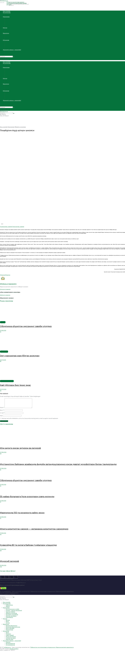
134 (1, 566)
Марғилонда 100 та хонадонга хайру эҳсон (22, 512)
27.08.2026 (3, 452)
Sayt (1, 415)
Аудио (8, 32)
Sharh (2, 407)
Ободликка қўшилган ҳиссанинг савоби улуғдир (26, 326)
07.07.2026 (3, 389)
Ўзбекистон (9, 14)
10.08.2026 (3, 565)
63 (0, 390)
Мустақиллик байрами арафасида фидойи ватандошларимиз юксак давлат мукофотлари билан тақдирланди (58, 464)
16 (0, 469)
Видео (8, 29)
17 (0, 502)
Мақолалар (6, 16)
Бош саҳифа (6, 11)
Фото (7, 30)
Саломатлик (9, 26)
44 (0, 534)
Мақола (8, 51)
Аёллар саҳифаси (11, 25)
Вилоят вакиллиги (11, 34)
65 (0, 361)
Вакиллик (6, 33)
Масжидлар (9, 38)
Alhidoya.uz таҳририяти (8, 284)
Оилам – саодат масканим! (14, 19)
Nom (2, 410)
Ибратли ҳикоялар (11, 22)
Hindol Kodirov (14, 592)
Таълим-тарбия (10, 21)
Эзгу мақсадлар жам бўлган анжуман (19, 355)
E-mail (2, 413)
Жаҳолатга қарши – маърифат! (12, 49)
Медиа (5, 27)
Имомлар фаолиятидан (13, 36)
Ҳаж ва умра (9, 48)
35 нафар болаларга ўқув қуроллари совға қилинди (27, 496)
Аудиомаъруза (10, 54)
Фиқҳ (7, 41)
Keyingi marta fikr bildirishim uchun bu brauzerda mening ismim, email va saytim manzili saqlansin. (30, 418)
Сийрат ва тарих (11, 47)
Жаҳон (8, 15)
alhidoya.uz (7, 591)
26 (0, 453)
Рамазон (8, 43)
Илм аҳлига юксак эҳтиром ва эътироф (20, 448)
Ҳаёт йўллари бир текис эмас (15, 385)
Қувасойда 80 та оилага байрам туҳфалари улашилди (28, 545)
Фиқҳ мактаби (10, 37)
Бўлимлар (6, 40)
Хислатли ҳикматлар (12, 23)
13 (0, 518)
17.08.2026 (3, 533)
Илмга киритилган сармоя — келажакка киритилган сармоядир (34, 529)
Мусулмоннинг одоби (12, 18)
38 (1, 550)
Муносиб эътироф (9, 561)
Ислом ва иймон (11, 45)
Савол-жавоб (10, 44)
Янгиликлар (6, 12)
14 (0, 332)
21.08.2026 (3, 330)
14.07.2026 (3, 360)
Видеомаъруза (10, 52)
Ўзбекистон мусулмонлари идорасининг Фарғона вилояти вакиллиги (52, 591)
